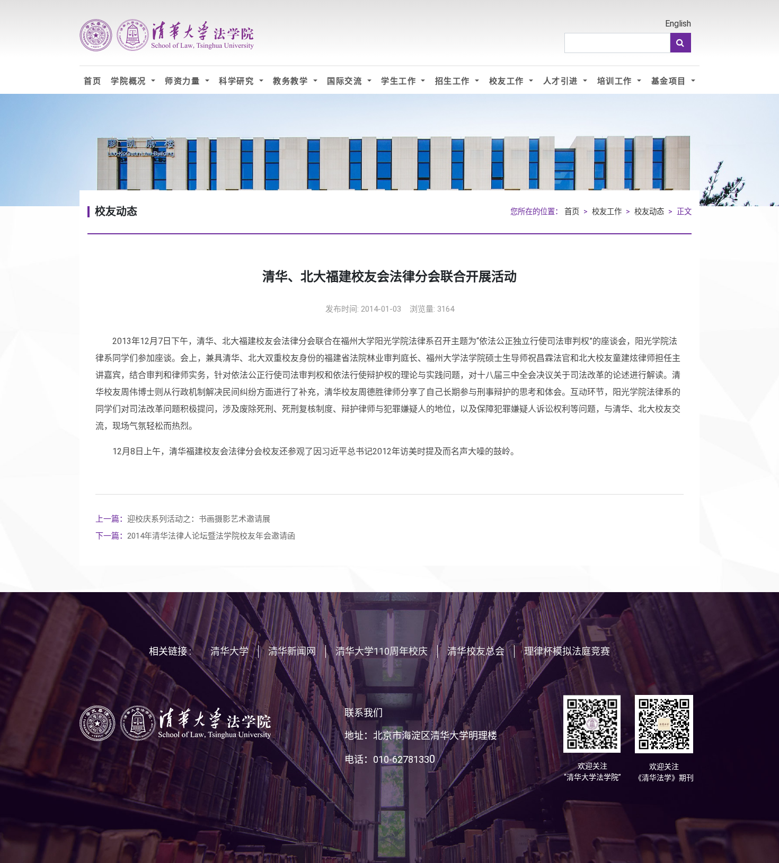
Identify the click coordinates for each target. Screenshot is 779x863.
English (678, 24)
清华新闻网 (292, 651)
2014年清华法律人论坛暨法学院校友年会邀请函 (195, 536)
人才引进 (562, 80)
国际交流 (346, 80)
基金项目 (670, 80)
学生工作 (400, 80)
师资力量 (184, 80)
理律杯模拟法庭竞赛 (567, 651)
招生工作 (454, 80)
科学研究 (238, 80)
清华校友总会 (475, 651)
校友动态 (649, 211)
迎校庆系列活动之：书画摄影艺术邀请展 (182, 519)
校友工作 (508, 80)
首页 (92, 80)
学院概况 (130, 80)
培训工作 (616, 80)
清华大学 (229, 651)
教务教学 (292, 80)
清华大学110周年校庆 (381, 651)
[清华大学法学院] (166, 35)
